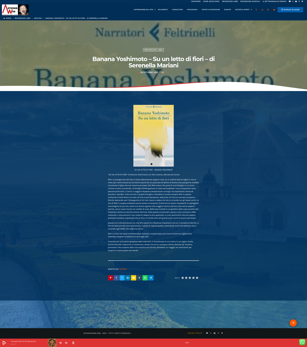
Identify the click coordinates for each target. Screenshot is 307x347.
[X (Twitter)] (293, 1)
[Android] (302, 1)
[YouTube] (290, 1)
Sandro (123, 269)
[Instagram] (296, 1)
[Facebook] (299, 1)
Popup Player (290, 9)
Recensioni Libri (153, 50)
